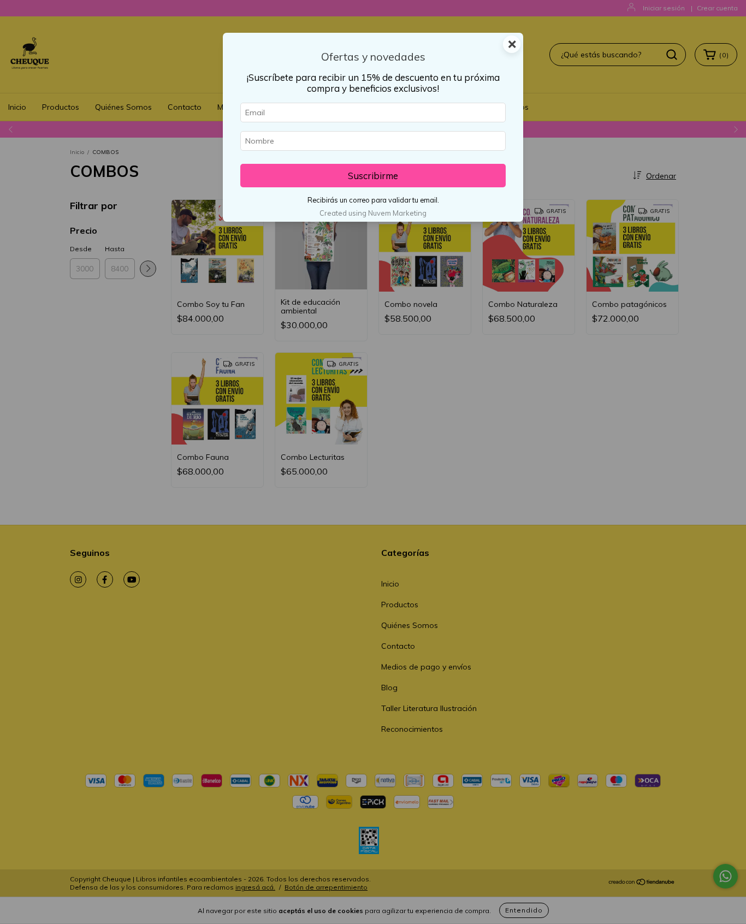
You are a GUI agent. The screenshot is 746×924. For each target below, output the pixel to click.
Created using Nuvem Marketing (373, 213)
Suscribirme (373, 175)
